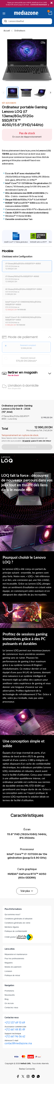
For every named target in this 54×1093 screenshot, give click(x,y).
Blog (6, 999)
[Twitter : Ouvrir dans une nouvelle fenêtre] (23, 1076)
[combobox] (27, 21)
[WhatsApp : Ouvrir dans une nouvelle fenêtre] (38, 1076)
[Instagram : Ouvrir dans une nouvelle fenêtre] (28, 1076)
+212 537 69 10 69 (15, 1022)
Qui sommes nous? (12, 914)
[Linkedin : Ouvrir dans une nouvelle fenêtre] (33, 1076)
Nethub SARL (25, 1063)
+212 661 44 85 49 (15, 1029)
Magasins (9, 962)
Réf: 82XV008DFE (9, 103)
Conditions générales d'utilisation (18, 918)
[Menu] (4, 13)
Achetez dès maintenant (38, 5)
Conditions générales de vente (17, 923)
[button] (27, 891)
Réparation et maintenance (16, 954)
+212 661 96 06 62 (15, 1036)
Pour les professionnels (14, 958)
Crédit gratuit (10, 937)
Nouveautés (10, 995)
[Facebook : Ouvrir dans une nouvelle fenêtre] (17, 1076)
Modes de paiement (13, 967)
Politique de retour (12, 975)
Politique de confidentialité (16, 931)
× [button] (51, 3)
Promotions (9, 990)
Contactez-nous (11, 1007)
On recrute (9, 1003)
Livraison (8, 971)
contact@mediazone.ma (18, 1043)
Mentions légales (12, 927)
